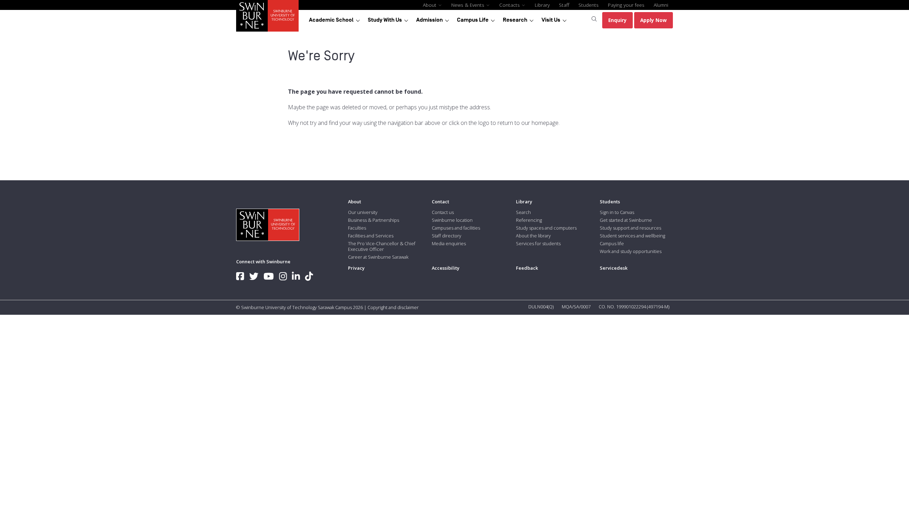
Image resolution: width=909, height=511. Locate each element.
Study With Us (385, 19)
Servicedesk (613, 268)
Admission (429, 19)
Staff (564, 4)
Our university (362, 212)
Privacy (356, 268)
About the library (533, 235)
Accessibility (445, 268)
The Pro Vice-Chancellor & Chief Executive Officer (381, 246)
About (430, 4)
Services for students (538, 243)
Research (515, 19)
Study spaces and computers (546, 228)
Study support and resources (630, 228)
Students (588, 4)
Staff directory (446, 235)
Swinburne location (452, 220)
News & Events (468, 4)
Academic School (331, 19)
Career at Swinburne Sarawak (378, 257)
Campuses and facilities (456, 228)
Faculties (357, 228)
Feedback (527, 268)
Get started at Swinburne (626, 220)
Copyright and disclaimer (393, 307)
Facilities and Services (370, 235)
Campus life (612, 243)
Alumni (661, 4)
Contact (440, 201)
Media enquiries (449, 243)
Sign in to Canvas (617, 212)
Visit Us (550, 19)
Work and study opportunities (631, 251)
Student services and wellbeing (632, 235)
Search (523, 212)
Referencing (529, 220)
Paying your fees (626, 4)
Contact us (443, 212)
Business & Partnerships (373, 220)
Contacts (510, 4)
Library (542, 4)
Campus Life (473, 19)
